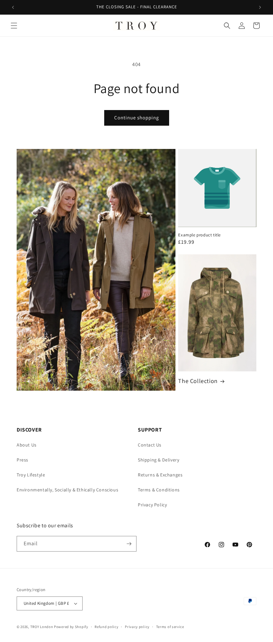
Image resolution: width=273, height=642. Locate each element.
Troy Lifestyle (31, 475)
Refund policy (106, 626)
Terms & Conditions (159, 490)
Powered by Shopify (71, 626)
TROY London (41, 626)
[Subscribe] (129, 544)
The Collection (197, 381)
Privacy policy (137, 626)
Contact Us (149, 445)
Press (22, 460)
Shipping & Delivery (158, 460)
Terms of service (170, 626)
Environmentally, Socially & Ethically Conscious (67, 490)
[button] (14, 25)
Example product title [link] (199, 235)
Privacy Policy (152, 505)
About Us (27, 445)
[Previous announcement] (13, 7)
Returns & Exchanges (160, 475)
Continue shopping (136, 117)
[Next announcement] (260, 7)
